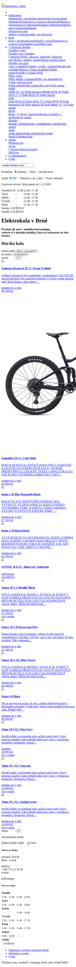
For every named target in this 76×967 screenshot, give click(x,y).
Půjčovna (13, 152)
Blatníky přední (17, 123)
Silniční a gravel (44, 40)
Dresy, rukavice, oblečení (35, 56)
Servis (11, 146)
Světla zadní (30, 85)
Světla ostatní (56, 85)
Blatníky (13, 120)
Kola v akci (14, 40)
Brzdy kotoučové (30, 114)
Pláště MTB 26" (53, 91)
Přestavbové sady (18, 31)
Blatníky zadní (34, 123)
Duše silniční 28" (34, 104)
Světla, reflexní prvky (20, 82)
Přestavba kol (16, 142)
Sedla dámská (16, 133)
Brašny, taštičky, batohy (27, 60)
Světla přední (15, 85)
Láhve (61, 60)
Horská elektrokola (39, 18)
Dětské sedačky (49, 60)
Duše (11, 98)
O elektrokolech (17, 155)
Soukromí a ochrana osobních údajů (28, 950)
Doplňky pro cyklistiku (21, 53)
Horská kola (28, 40)
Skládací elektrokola (50, 24)
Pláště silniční (47, 95)
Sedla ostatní (46, 133)
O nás (11, 158)
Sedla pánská (31, 133)
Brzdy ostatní (23, 117)
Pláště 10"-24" (16, 91)
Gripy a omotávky (18, 66)
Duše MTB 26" (17, 101)
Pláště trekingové (34, 91)
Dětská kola (45, 44)
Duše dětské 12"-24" (56, 104)
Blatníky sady (49, 123)
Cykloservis (15, 149)
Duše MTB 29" (54, 101)
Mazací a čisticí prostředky (34, 69)
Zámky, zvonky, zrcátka (42, 66)
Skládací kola (31, 44)
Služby (12, 139)
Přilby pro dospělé (46, 79)
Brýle (59, 79)
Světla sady (43, 85)
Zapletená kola (24, 136)
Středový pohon (17, 34)
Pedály (12, 136)
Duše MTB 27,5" (36, 101)
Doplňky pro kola (18, 63)
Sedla (11, 130)
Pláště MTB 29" (31, 95)
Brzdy (11, 111)
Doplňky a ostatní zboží (29, 72)
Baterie (32, 28)
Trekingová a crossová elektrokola (40, 21)
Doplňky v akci (17, 50)
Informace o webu (18, 953)
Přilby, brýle (15, 75)
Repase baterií (29, 149)
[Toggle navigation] (2, 3)
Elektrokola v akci (18, 18)
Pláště (11, 88)
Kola (11, 37)
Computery (14, 56)
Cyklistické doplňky (19, 47)
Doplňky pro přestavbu (39, 34)
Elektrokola (14, 15)
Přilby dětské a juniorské (22, 79)
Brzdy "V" (14, 114)
